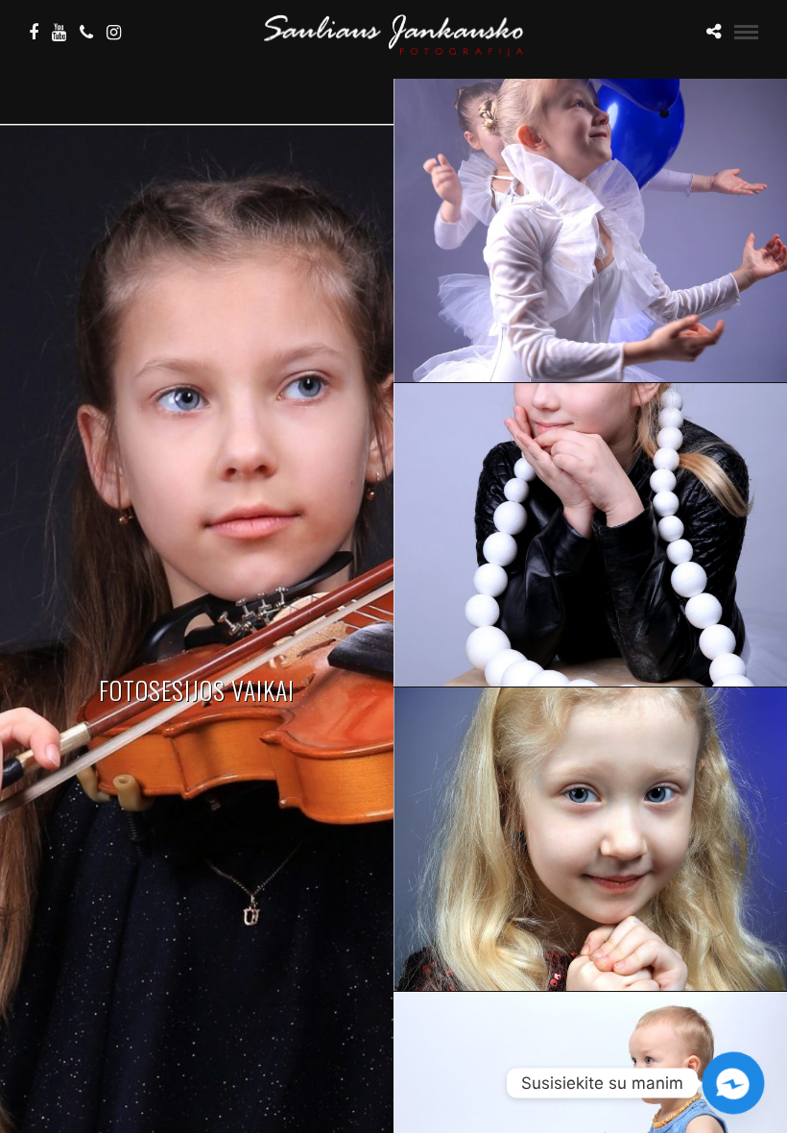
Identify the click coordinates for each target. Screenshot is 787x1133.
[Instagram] (114, 32)
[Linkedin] (86, 32)
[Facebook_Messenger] (733, 1083)
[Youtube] (59, 32)
